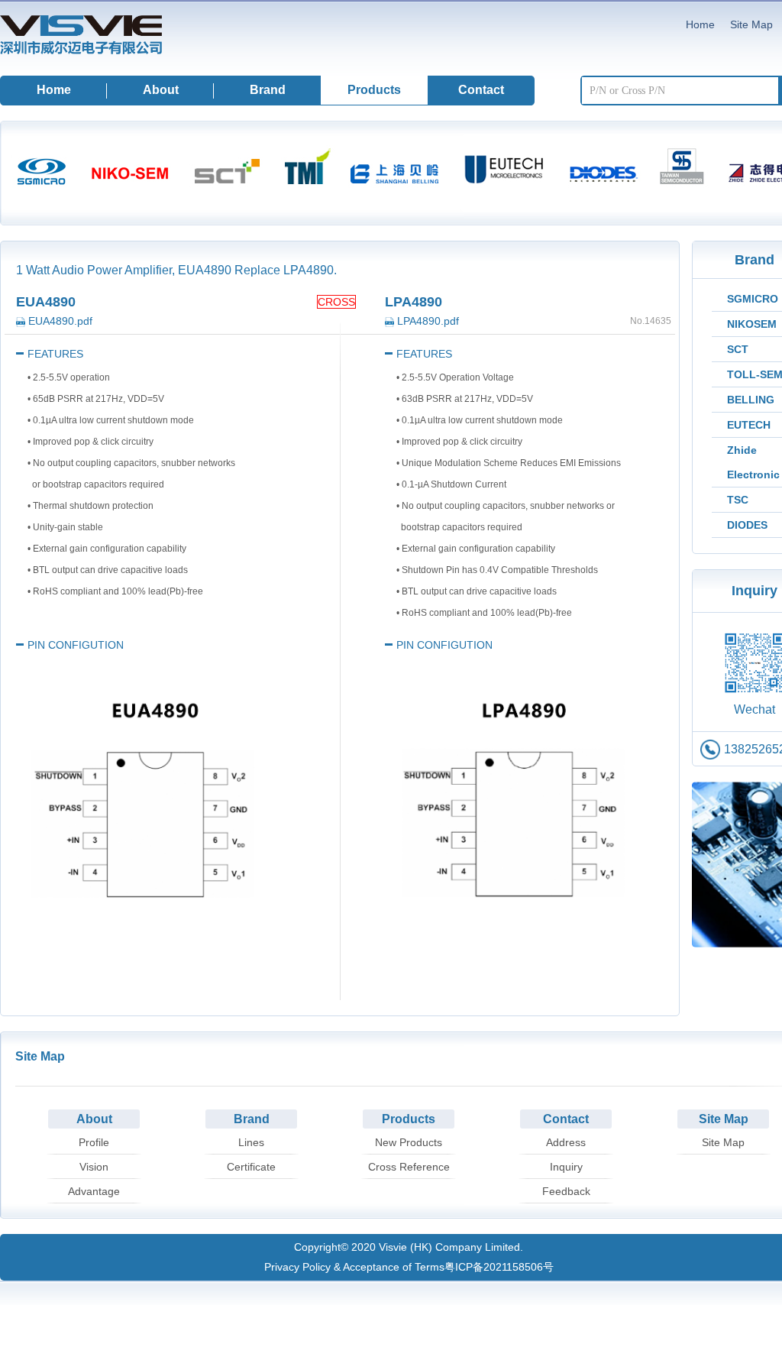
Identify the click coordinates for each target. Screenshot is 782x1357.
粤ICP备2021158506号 (499, 1267)
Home (700, 24)
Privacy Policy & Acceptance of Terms (354, 1267)
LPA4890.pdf (426, 321)
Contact (481, 89)
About (161, 89)
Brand (268, 89)
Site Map (751, 24)
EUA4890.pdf (58, 321)
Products (374, 89)
